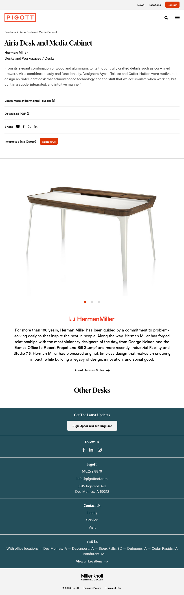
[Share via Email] (18, 126)
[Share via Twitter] (29, 126)
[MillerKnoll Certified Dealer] (92, 577)
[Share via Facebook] (23, 126)
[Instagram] (100, 450)
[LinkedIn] (91, 450)
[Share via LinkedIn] (35, 126)
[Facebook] (84, 450)
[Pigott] (20, 17)
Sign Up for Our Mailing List (92, 425)
